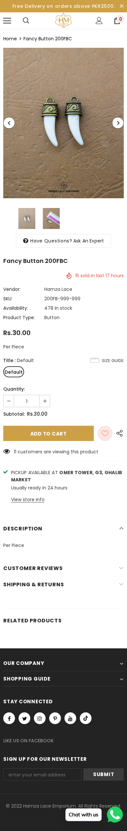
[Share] (118, 433)
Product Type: (19, 317)
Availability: (15, 308)
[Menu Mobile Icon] (7, 21)
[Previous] (9, 123)
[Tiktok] (86, 718)
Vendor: (12, 289)
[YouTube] (70, 718)
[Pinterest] (55, 718)
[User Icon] (99, 20)
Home (10, 38)
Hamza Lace (58, 289)
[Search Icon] (26, 21)
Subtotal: (14, 414)
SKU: (7, 298)
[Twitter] (24, 718)
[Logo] (63, 20)
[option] (63, 123)
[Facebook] (9, 718)
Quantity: (14, 389)
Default (14, 372)
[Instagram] (40, 718)
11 (15, 451)
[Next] (118, 123)
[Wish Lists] (105, 433)
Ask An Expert (88, 241)
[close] (121, 6)
